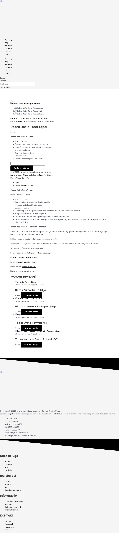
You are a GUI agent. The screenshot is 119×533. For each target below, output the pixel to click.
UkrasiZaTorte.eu (29, 266)
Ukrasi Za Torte (22, 178)
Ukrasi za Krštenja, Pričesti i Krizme (38, 175)
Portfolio (8, 45)
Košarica (8, 54)
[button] (11, 100)
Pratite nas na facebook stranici (24, 257)
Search (3, 78)
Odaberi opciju (31, 295)
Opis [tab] (17, 182)
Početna (14, 118)
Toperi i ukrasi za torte (29, 118)
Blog (6, 42)
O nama (8, 48)
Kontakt (8, 51)
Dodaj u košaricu (21, 168)
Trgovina (8, 40)
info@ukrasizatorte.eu (25, 262)
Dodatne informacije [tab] (24, 185)
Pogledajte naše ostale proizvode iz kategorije (30, 253)
